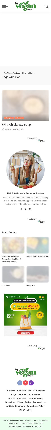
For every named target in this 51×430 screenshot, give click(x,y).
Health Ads (31, 138)
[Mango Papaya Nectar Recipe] (37, 245)
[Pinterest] (26, 209)
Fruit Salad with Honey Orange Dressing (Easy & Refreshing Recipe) (11, 258)
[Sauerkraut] (13, 274)
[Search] (46, 6)
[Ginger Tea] (37, 274)
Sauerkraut (6, 285)
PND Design (33, 423)
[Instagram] (30, 209)
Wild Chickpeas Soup (16, 124)
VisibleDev (14, 423)
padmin (8, 129)
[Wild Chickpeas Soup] (25, 105)
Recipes (9, 118)
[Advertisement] (25, 39)
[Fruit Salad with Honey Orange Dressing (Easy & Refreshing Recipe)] (13, 245)
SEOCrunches (16, 426)
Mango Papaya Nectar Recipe (37, 256)
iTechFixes (38, 426)
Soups (19, 118)
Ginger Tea (30, 285)
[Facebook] (21, 209)
